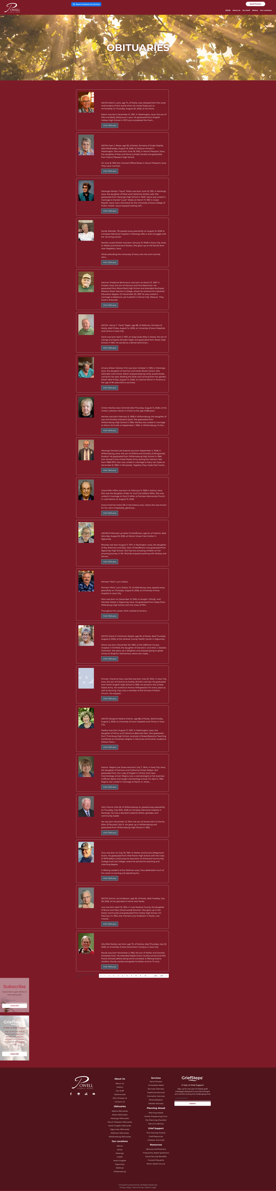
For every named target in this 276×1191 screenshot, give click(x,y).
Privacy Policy (125, 1187)
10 (145, 976)
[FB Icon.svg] (71, 1094)
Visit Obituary (109, 125)
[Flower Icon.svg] (78, 1094)
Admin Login (150, 1187)
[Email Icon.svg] (94, 1094)
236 (155, 976)
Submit (192, 1103)
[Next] (167, 976)
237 (161, 976)
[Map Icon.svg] (86, 1094)
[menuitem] (228, 10)
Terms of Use (138, 1187)
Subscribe (14, 1006)
